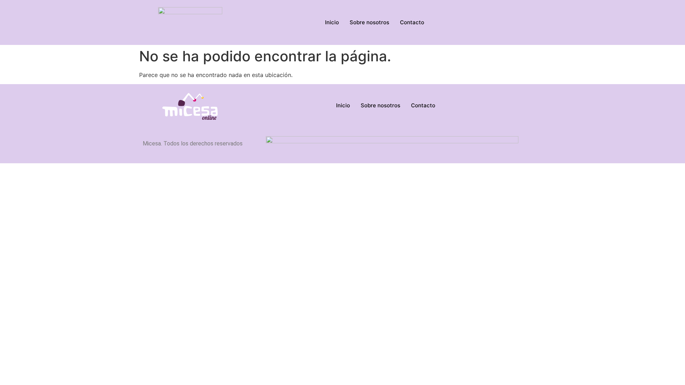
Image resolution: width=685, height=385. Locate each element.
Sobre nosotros (369, 22)
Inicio (332, 22)
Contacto (412, 22)
